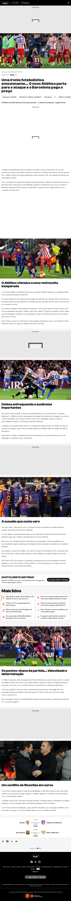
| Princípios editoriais (28, 21)
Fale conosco (6, 866)
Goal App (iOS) (57, 866)
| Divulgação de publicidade (16, 21)
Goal (11, 884)
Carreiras (38, 866)
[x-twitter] (35, 862)
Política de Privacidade (28, 866)
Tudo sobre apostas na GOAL (8, 25)
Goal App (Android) (47, 866)
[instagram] (39, 862)
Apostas (33, 869)
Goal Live (65, 866)
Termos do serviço (16, 866)
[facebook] (31, 862)
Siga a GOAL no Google (59, 580)
